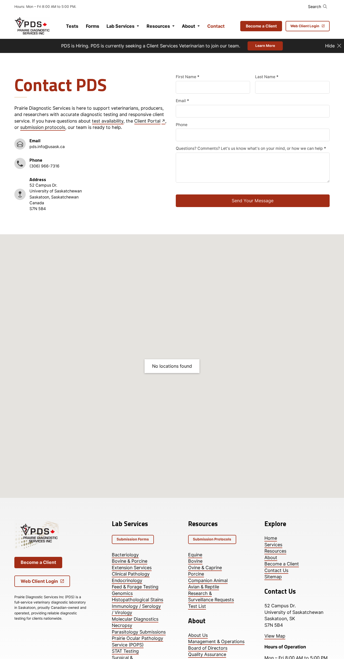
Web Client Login (304, 26)
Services (273, 544)
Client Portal (147, 121)
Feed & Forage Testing (135, 586)
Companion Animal (208, 580)
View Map (274, 636)
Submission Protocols (212, 539)
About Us (198, 635)
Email (182, 101)
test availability (107, 121)
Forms (92, 26)
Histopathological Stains (137, 599)
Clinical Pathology (131, 574)
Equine (195, 554)
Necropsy (122, 625)
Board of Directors (207, 648)
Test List (197, 606)
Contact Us (276, 570)
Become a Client (261, 26)
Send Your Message (252, 200)
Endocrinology (127, 580)
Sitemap (273, 576)
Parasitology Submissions (139, 632)
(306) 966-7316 (44, 166)
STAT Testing (125, 651)
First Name (187, 77)
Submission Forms (133, 539)
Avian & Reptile (203, 586)
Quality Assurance (207, 654)
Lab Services (120, 26)
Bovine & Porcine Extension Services (132, 564)
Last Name (267, 77)
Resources (158, 26)
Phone (181, 125)
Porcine (196, 574)
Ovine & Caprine (205, 567)
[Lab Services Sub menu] (138, 26)
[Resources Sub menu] (173, 26)
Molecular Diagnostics (135, 619)
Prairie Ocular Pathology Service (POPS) (137, 641)
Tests (72, 26)
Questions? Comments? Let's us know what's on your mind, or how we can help (251, 149)
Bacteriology (125, 554)
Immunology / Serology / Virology (136, 609)
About (188, 26)
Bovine (195, 561)
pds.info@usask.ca (47, 146)
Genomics (122, 593)
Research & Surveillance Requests (211, 596)
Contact (216, 26)
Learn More (265, 46)
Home (270, 538)
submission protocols (42, 127)
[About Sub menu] (198, 26)
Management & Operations (216, 641)
